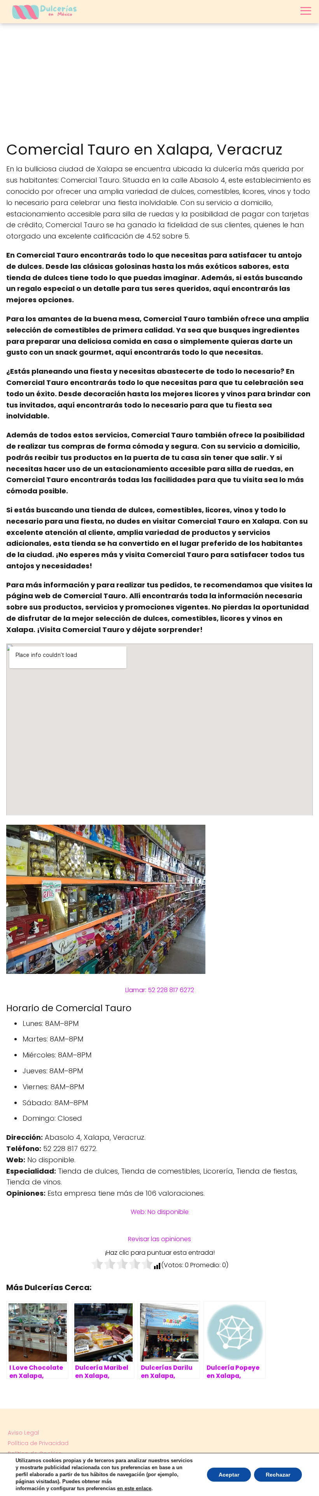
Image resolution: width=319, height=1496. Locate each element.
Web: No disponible (160, 1211)
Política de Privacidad (38, 1443)
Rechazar (278, 1475)
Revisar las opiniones (159, 1239)
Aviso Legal (23, 1433)
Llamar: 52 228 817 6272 (159, 990)
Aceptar (229, 1475)
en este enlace (134, 1488)
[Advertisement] (159, 81)
